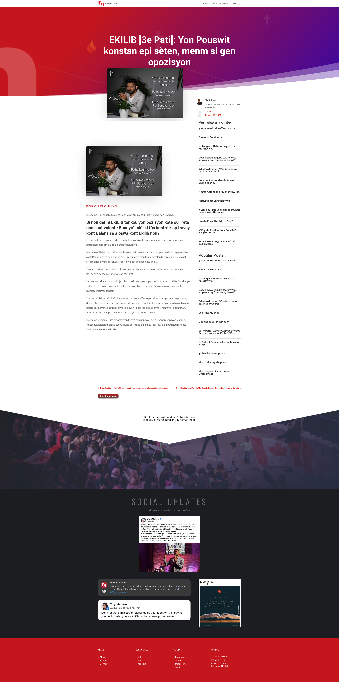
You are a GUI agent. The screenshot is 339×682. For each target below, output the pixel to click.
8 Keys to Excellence (210, 137)
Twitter (178, 661)
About (214, 4)
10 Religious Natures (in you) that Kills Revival (217, 147)
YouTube (179, 668)
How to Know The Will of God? (216, 221)
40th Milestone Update (212, 353)
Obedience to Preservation (214, 321)
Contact (104, 664)
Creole (208, 111)
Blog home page (108, 396)
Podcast (142, 664)
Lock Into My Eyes (209, 312)
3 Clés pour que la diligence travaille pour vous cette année (219, 211)
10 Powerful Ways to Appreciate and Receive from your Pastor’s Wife (219, 331)
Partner (103, 661)
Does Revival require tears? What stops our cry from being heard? (218, 158)
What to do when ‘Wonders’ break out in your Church (218, 170)
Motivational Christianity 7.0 (214, 200)
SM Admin (210, 100)
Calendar (224, 4)
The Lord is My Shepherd (213, 362)
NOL (140, 661)
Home (205, 4)
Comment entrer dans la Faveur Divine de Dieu (217, 181)
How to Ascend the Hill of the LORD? (219, 191)
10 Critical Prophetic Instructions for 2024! (219, 343)
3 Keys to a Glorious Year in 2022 (217, 128)
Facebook (180, 657)
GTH (140, 657)
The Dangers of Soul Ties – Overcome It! (214, 372)
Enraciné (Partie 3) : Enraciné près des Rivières (218, 242)
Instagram (180, 664)
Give (234, 4)
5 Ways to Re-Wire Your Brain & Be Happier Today (218, 231)
